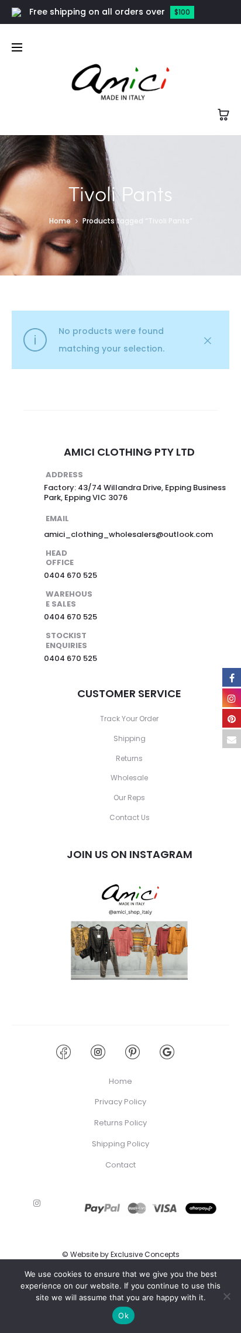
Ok (123, 1315)
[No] (226, 1296)
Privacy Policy (120, 1101)
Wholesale (129, 778)
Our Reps (129, 797)
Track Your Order (129, 719)
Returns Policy (120, 1122)
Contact (120, 1164)
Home (60, 221)
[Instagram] (36, 1203)
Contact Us (129, 817)
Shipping (129, 738)
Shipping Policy (120, 1143)
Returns (129, 758)
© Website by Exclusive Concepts (121, 1254)
